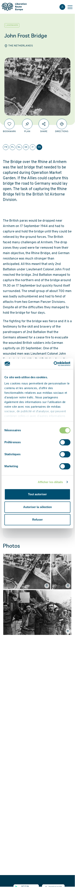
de (26, 147)
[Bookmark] (9, 124)
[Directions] (62, 124)
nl (19, 147)
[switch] (64, 442)
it (33, 147)
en (39, 147)
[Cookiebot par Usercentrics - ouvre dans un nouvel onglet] (53, 363)
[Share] (44, 124)
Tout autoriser (37, 494)
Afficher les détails (50, 482)
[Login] (62, 7)
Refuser (37, 519)
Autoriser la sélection (37, 507)
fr (5, 147)
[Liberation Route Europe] (14, 6)
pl (12, 147)
